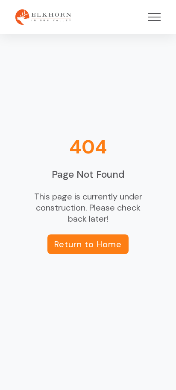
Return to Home (88, 244)
